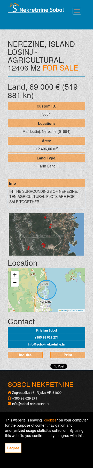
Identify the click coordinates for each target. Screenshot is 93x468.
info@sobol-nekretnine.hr (46, 344)
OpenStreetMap (77, 310)
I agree (13, 448)
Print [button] (68, 355)
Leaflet (64, 310)
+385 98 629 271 (47, 337)
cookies (50, 420)
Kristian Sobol (46, 330)
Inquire (25, 355)
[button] (15, 275)
